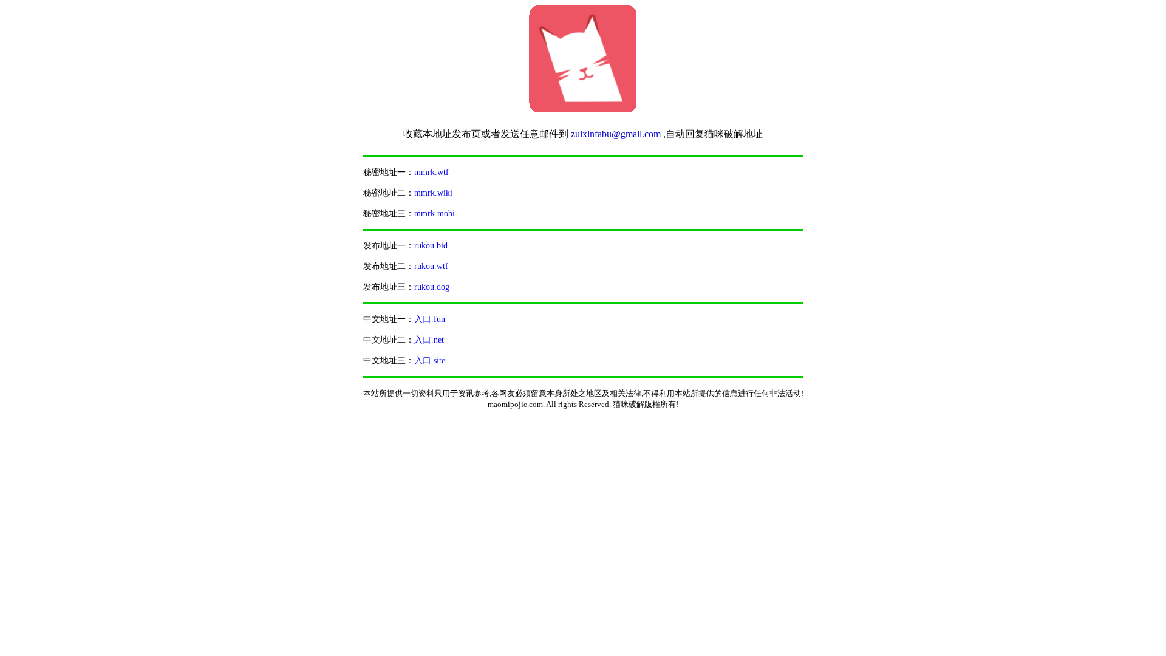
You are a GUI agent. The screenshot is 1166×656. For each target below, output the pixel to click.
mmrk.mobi (434, 213)
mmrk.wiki (433, 192)
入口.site (429, 360)
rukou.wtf (431, 266)
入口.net (429, 339)
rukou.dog (431, 287)
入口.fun (429, 319)
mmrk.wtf (431, 172)
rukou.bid (431, 245)
